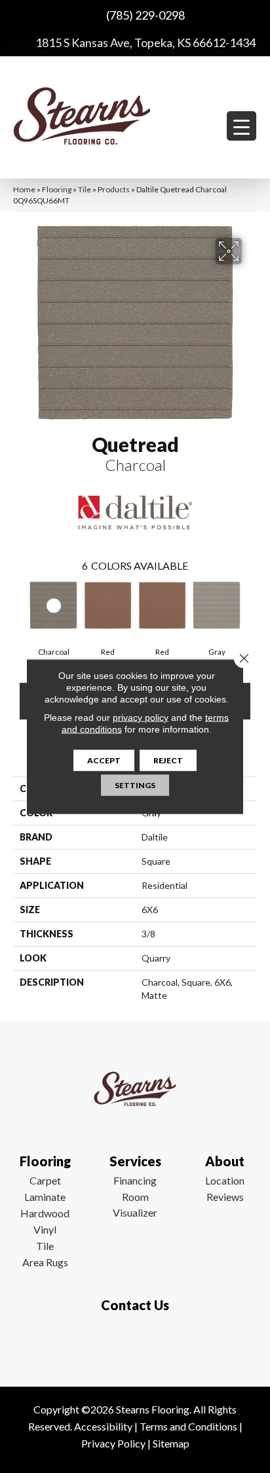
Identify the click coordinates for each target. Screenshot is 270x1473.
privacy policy (140, 717)
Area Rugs (45, 1262)
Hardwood (44, 1213)
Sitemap (171, 1443)
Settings (135, 785)
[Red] (108, 605)
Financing (135, 1180)
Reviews (225, 1196)
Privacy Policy (113, 1443)
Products (114, 189)
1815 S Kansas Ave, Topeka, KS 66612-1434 (145, 42)
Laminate (45, 1196)
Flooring (56, 189)
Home (24, 189)
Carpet (45, 1180)
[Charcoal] (53, 605)
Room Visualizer (135, 1204)
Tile (84, 189)
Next (250, 607)
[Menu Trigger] (241, 126)
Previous (19, 607)
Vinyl (44, 1229)
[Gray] (216, 605)
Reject (168, 760)
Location (224, 1180)
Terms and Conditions (188, 1426)
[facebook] (132, 1343)
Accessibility (103, 1426)
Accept (104, 760)
